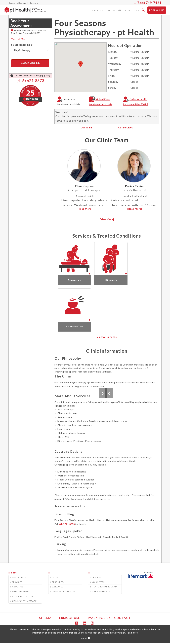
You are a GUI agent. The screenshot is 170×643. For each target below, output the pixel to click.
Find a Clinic (19, 577)
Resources (58, 582)
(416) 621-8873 (30, 80)
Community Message (24, 601)
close (84, 638)
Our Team (86, 127)
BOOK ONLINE (30, 62)
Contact (122, 618)
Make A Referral (101, 591)
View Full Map (18, 38)
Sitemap (46, 618)
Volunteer (98, 582)
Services (17, 582)
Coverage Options (23, 596)
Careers (96, 577)
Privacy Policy (97, 618)
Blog (55, 577)
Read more (132, 632)
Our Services (125, 127)
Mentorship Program (104, 586)
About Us (17, 586)
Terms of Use (68, 618)
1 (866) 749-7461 (148, 2)
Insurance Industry (64, 591)
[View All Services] (106, 336)
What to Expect (21, 591)
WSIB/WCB (57, 586)
